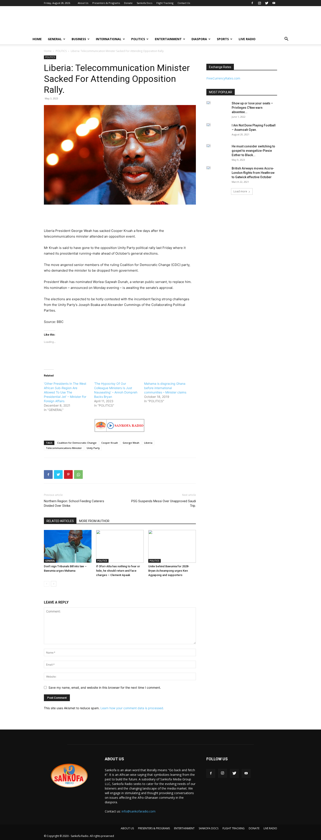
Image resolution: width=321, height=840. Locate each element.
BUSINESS (79, 39)
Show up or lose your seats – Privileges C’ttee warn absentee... (252, 108)
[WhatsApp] (78, 474)
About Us (83, 3)
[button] (286, 39)
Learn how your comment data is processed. (132, 708)
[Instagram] (259, 3)
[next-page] (53, 583)
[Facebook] (252, 3)
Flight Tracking (164, 3)
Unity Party (93, 448)
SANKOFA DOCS (208, 828)
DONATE (254, 828)
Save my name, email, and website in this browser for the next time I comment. (104, 687)
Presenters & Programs (106, 3)
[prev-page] (46, 583)
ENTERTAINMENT (168, 39)
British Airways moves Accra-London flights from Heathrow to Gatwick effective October (253, 173)
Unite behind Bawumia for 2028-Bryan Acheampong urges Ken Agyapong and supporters (168, 571)
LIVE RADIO (247, 39)
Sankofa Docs (144, 3)
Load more (240, 191)
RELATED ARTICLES (60, 521)
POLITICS (138, 39)
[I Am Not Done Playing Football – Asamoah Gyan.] (208, 124)
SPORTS (223, 39)
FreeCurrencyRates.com (223, 78)
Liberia (148, 442)
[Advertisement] (197, 22)
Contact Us (184, 3)
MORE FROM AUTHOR (94, 521)
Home (48, 51)
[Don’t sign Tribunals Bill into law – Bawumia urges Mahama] (67, 546)
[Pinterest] (68, 474)
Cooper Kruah (109, 442)
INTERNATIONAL (108, 39)
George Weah (131, 442)
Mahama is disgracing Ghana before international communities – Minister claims (165, 388)
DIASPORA (199, 39)
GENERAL (55, 39)
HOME (37, 39)
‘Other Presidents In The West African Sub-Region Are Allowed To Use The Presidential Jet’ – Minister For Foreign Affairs (65, 392)
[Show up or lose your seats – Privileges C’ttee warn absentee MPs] (208, 102)
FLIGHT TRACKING (234, 828)
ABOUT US (127, 828)
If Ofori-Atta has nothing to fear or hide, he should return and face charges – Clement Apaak (118, 571)
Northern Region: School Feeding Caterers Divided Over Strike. (74, 503)
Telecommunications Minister (64, 448)
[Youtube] (274, 3)
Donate (128, 3)
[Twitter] (266, 3)
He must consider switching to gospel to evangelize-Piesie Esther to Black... (253, 151)
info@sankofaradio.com (138, 811)
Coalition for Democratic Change (77, 442)
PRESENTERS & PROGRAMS (154, 828)
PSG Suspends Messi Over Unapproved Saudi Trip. (163, 503)
